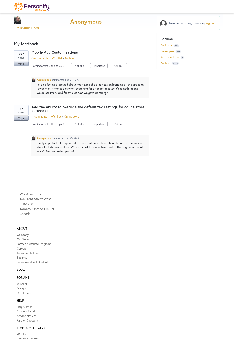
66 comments (39, 58)
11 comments (39, 116)
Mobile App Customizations (54, 52)
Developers (167, 51)
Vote (21, 63)
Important (101, 66)
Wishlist (57, 58)
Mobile (69, 58)
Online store (71, 116)
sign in (210, 23)
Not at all (81, 66)
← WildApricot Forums (26, 27)
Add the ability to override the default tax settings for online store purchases (87, 108)
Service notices (170, 57)
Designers (166, 45)
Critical (120, 66)
